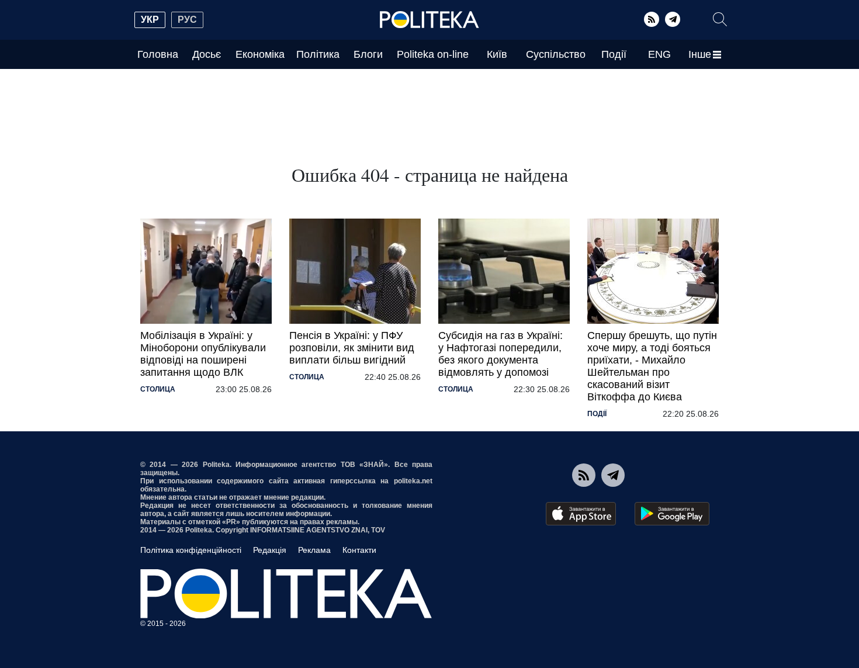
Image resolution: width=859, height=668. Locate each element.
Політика (318, 54)
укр (150, 20)
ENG (659, 54)
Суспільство (556, 54)
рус (187, 20)
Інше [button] (699, 54)
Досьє (206, 54)
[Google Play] (672, 513)
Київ (497, 54)
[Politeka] (429, 20)
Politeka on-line (433, 54)
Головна (157, 54)
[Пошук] (720, 19)
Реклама (314, 550)
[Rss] (651, 19)
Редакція (269, 550)
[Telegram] (672, 19)
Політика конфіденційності (190, 550)
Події (613, 54)
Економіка (260, 54)
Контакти (359, 550)
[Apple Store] (580, 513)
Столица (157, 389)
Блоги (368, 54)
